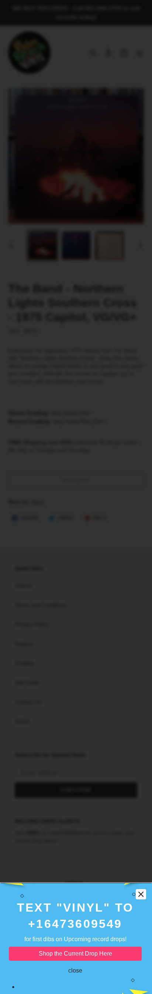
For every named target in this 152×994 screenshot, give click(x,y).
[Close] (141, 894)
